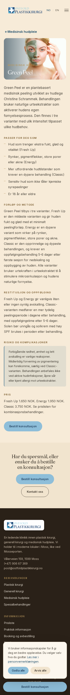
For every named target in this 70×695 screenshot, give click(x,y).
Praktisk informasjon (17, 629)
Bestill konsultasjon (23, 426)
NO (49, 10)
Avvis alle (40, 670)
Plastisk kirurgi (13, 584)
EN (57, 10)
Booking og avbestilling (19, 636)
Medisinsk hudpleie (16, 597)
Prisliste (9, 623)
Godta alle (18, 670)
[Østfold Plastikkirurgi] (25, 10)
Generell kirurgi (14, 591)
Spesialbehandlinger (17, 604)
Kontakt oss (35, 491)
